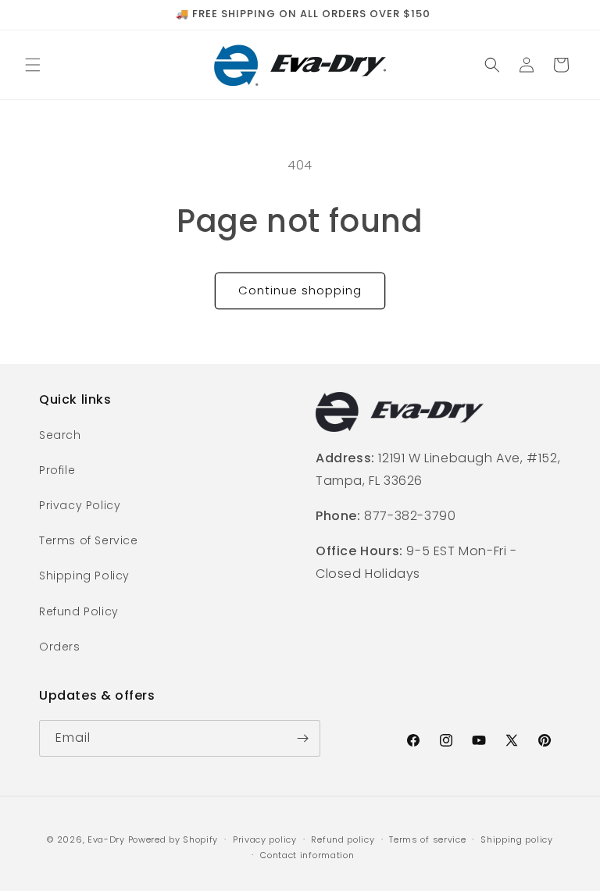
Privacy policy (265, 839)
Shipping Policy (84, 575)
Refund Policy (79, 611)
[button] (33, 65)
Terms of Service (88, 540)
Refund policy (342, 839)
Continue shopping (300, 290)
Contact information (307, 855)
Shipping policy (516, 839)
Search (60, 435)
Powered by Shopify (173, 839)
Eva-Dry (106, 839)
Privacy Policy (79, 505)
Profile (57, 470)
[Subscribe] (302, 738)
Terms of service (427, 839)
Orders (59, 646)
